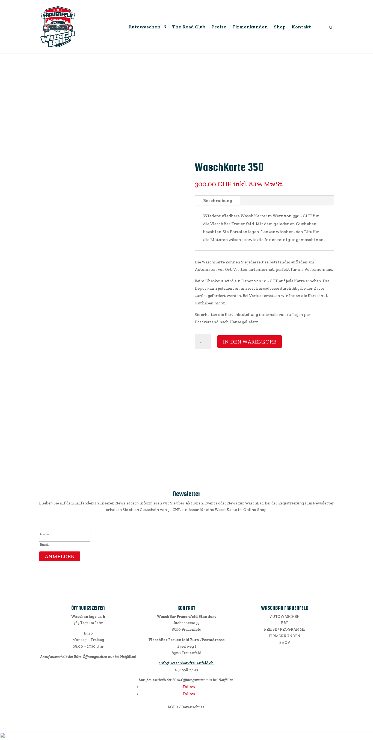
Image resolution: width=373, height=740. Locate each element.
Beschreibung (217, 200)
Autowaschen (144, 27)
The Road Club (188, 27)
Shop (280, 27)
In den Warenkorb (249, 341)
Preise (218, 27)
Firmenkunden (250, 27)
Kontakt (301, 27)
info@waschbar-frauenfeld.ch (186, 663)
